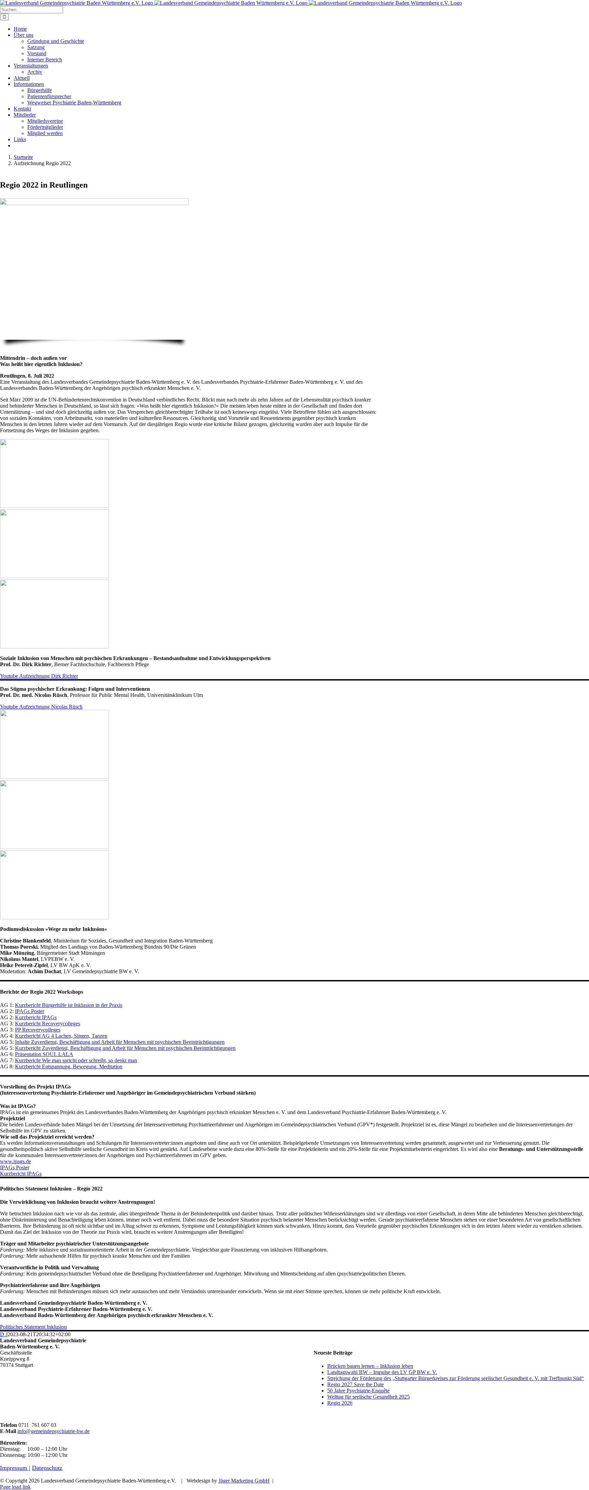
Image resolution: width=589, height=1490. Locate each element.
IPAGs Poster (29, 1011)
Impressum (14, 1467)
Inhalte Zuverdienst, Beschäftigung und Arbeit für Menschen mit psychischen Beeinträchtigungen (120, 1042)
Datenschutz (47, 1467)
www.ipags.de (15, 1161)
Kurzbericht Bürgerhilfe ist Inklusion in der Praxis (68, 1005)
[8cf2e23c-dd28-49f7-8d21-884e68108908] (54, 777)
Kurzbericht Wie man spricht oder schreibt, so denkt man (76, 1060)
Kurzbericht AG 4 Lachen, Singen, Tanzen (61, 1036)
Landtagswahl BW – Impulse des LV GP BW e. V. (382, 1372)
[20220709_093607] (54, 506)
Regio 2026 (339, 1403)
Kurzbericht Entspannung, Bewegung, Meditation (68, 1066)
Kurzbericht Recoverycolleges (47, 1023)
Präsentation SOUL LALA (44, 1054)
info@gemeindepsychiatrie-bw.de (53, 1431)
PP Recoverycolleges (37, 1030)
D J (3, 1334)
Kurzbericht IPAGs (36, 1017)
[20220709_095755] (54, 646)
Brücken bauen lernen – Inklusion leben (370, 1366)
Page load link (15, 1487)
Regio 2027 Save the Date (355, 1384)
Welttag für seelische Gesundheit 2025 (368, 1397)
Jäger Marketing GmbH (244, 1481)
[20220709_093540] (54, 576)
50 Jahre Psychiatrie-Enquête (358, 1390)
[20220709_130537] (54, 847)
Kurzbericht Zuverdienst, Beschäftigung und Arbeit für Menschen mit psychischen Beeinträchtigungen (125, 1048)
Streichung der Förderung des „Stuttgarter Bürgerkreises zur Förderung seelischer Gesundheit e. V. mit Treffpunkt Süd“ (455, 1378)
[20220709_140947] (54, 917)
